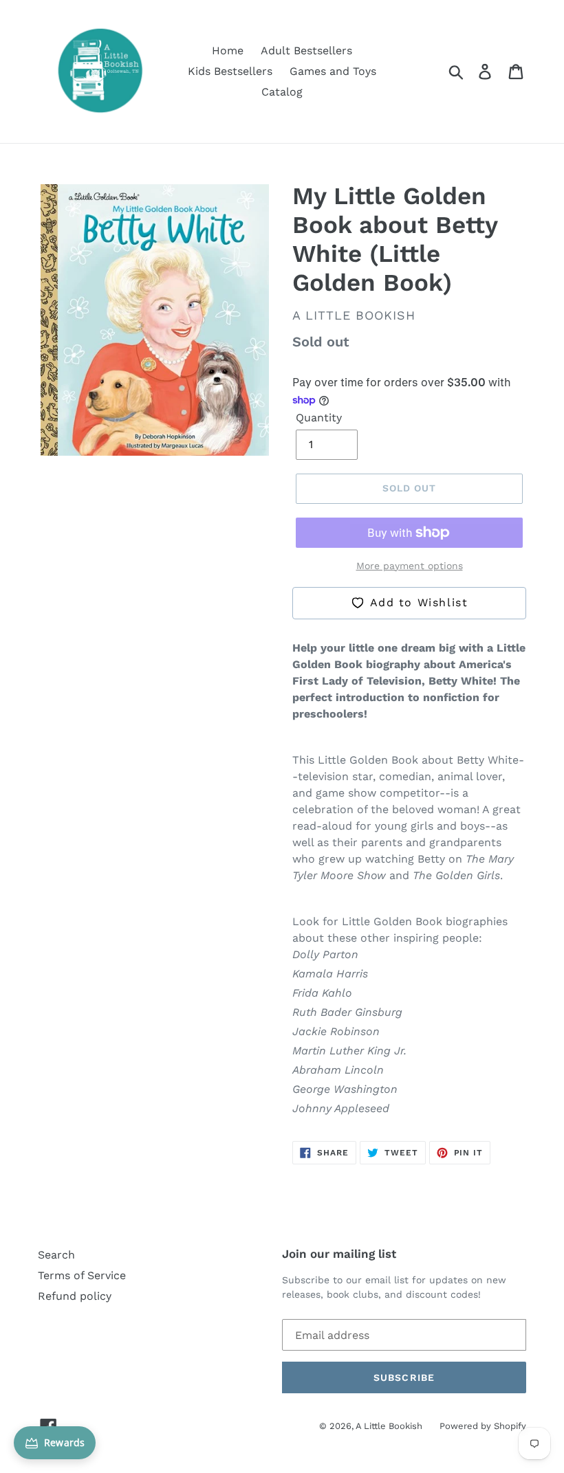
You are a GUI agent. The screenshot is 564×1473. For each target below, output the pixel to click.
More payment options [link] (409, 565)
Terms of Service (82, 1275)
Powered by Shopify (483, 1426)
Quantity (319, 417)
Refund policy (74, 1296)
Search (56, 1254)
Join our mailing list (339, 1254)
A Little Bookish (389, 1426)
